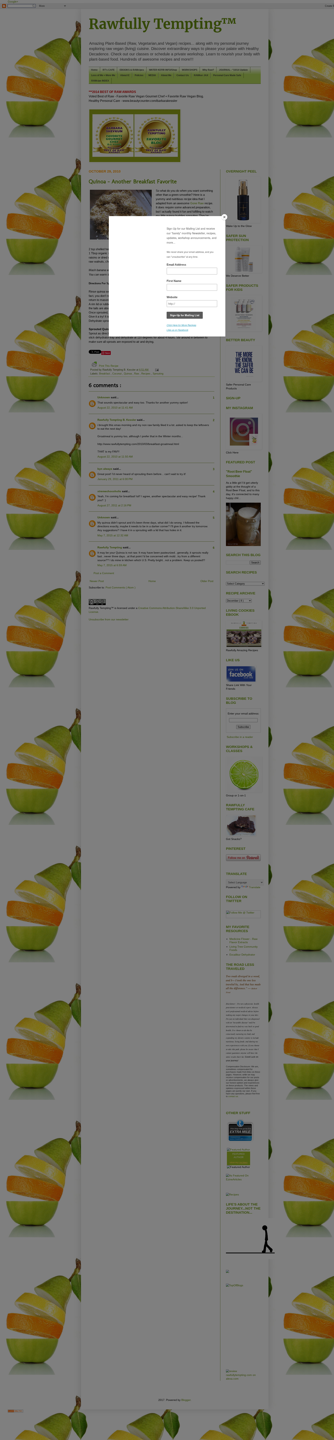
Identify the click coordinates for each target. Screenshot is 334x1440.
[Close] (224, 217)
